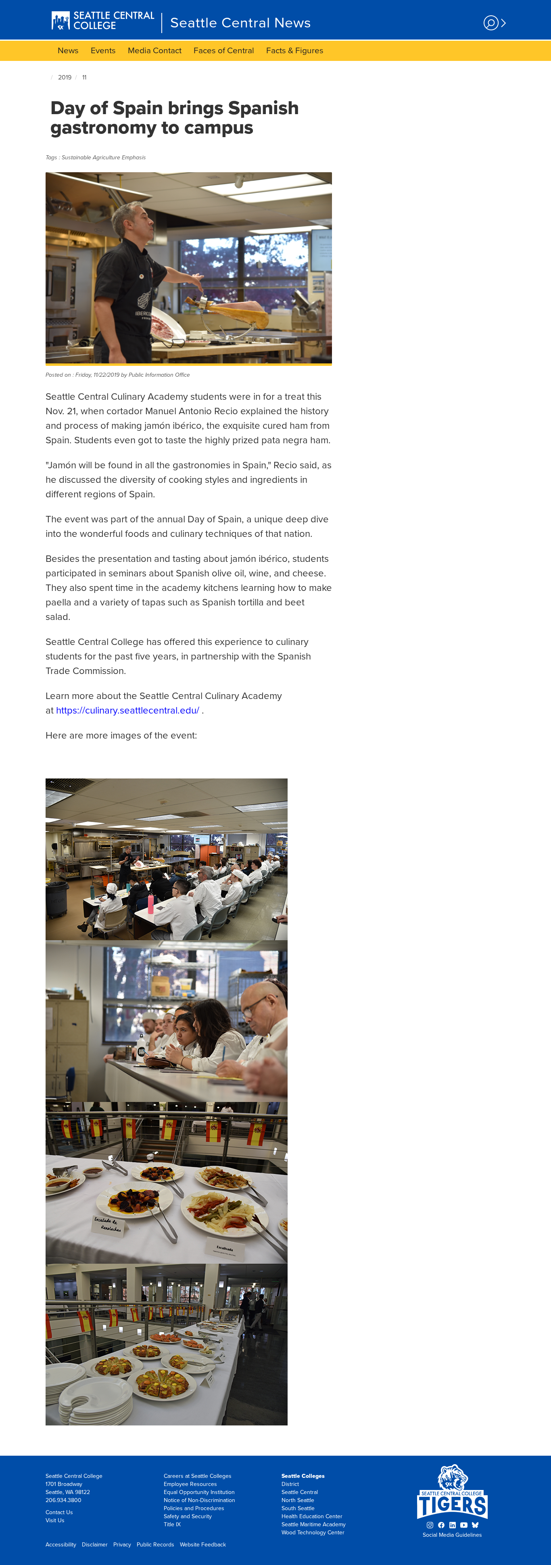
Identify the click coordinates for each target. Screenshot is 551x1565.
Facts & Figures (295, 51)
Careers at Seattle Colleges (198, 1476)
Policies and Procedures (194, 1508)
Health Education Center (312, 1516)
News (68, 51)
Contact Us (59, 1512)
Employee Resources (190, 1484)
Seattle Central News (240, 22)
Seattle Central (300, 1492)
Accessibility (61, 1544)
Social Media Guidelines (452, 1535)
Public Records (155, 1544)
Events (103, 51)
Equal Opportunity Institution (199, 1492)
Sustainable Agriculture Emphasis (104, 157)
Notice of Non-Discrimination (199, 1500)
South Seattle (298, 1508)
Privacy (122, 1544)
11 (84, 77)
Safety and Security (188, 1516)
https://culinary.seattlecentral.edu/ (127, 710)
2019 (64, 77)
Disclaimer (95, 1544)
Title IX (172, 1524)
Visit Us (55, 1520)
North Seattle (298, 1500)
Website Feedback (203, 1544)
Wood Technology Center (313, 1532)
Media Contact (155, 51)
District (290, 1484)
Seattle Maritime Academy (314, 1524)
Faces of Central (224, 51)
